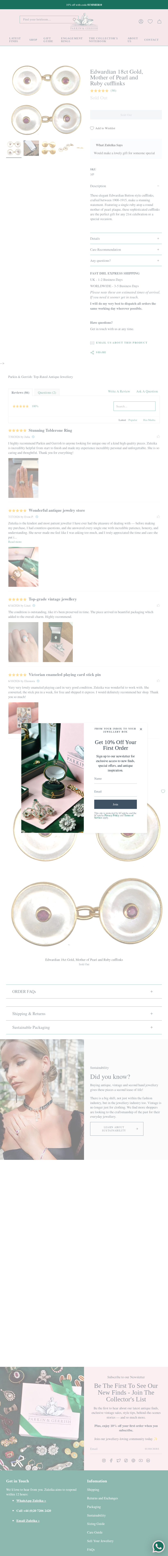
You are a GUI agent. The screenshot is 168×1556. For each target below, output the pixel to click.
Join (115, 804)
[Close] (141, 729)
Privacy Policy (111, 815)
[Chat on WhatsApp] (158, 1546)
